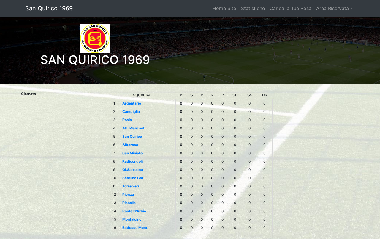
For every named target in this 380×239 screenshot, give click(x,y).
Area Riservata (332, 8)
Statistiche (253, 8)
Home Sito (224, 8)
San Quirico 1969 (49, 8)
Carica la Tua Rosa (290, 8)
